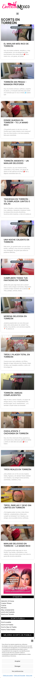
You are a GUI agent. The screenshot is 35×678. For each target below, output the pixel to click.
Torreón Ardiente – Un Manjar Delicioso (16, 162)
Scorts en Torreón (7, 614)
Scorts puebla (6, 622)
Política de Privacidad (19, 675)
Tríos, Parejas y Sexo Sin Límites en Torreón (17, 506)
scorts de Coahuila (7, 612)
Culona (3, 605)
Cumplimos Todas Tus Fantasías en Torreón (16, 279)
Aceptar (17, 661)
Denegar (17, 666)
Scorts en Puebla (7, 625)
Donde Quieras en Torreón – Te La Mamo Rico (16, 122)
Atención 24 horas (7, 601)
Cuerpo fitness (6, 603)
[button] (32, 641)
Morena (3, 608)
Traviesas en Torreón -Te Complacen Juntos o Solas (17, 201)
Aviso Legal (29, 675)
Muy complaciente (7, 610)
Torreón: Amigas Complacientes (13, 394)
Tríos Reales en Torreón (17, 469)
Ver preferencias (17, 671)
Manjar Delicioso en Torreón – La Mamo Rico (17, 544)
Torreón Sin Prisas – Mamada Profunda (15, 83)
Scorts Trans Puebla (8, 629)
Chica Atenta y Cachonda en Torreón (16, 432)
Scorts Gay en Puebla (8, 627)
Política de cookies (8, 675)
